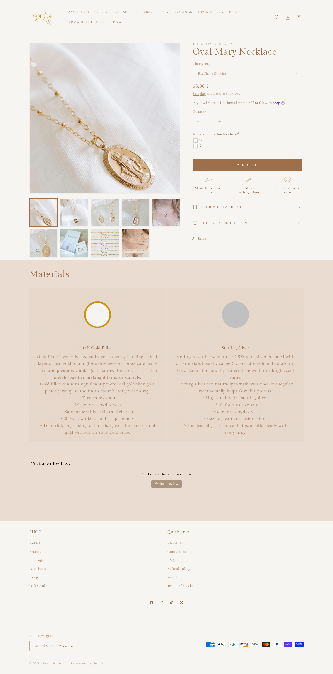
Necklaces (37, 569)
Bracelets (36, 552)
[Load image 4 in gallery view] (135, 213)
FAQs (171, 560)
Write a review (166, 484)
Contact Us (176, 552)
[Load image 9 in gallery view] (135, 243)
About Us (175, 543)
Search (173, 577)
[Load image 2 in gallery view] (74, 213)
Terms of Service (181, 586)
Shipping (199, 93)
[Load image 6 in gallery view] (43, 243)
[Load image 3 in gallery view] (105, 213)
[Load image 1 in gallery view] (43, 213)
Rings (34, 577)
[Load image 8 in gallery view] (105, 243)
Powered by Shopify (89, 663)
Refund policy (179, 569)
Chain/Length (203, 63)
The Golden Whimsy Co (58, 663)
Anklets (35, 543)
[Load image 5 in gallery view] (166, 213)
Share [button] (202, 238)
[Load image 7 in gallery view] (74, 243)
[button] (156, 12)
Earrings (36, 560)
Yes (201, 140)
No (201, 146)
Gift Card (37, 586)
